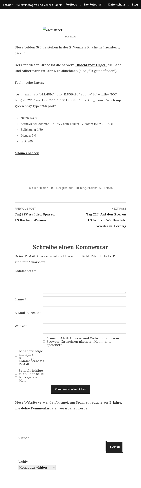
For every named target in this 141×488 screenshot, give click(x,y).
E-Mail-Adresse (28, 313)
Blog (135, 4)
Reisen (108, 188)
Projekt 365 (94, 188)
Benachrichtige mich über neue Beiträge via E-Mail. (31, 375)
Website (21, 326)
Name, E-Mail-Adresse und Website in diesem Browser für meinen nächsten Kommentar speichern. (83, 342)
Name (20, 299)
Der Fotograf (92, 4)
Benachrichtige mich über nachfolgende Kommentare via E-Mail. (32, 357)
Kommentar (25, 271)
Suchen (24, 438)
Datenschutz (116, 4)
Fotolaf (8, 5)
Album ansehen (27, 153)
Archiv (23, 461)
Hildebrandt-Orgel (90, 65)
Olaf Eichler (40, 188)
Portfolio (71, 4)
